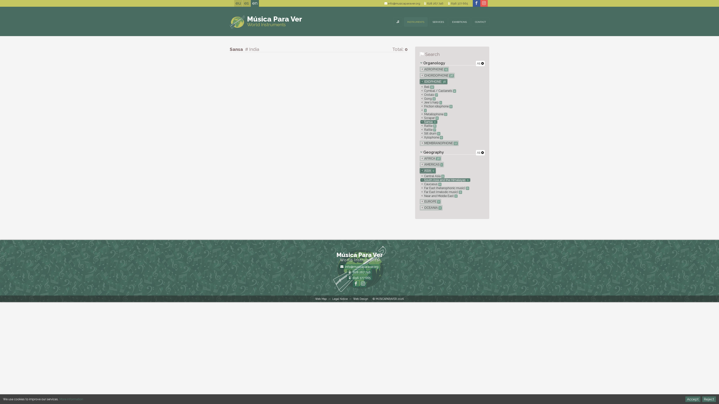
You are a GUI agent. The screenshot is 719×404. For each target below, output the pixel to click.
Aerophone (435, 69)
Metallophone (435, 114)
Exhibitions (459, 22)
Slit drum (431, 133)
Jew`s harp (432, 102)
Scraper (430, 118)
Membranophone (440, 143)
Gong (429, 98)
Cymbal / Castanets (439, 91)
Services (438, 22)
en (254, 3)
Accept (693, 399)
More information (71, 399)
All (479, 63)
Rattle (429, 126)
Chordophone (438, 75)
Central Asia (433, 176)
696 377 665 (459, 3)
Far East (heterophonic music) (445, 188)
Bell (428, 87)
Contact (480, 22)
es (246, 3)
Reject (709, 399)
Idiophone (435, 81)
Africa (432, 158)
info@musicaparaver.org (403, 3)
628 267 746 (434, 3)
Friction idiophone (437, 106)
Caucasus (432, 184)
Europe (432, 201)
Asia (429, 170)
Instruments (415, 22)
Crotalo (430, 95)
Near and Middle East (440, 196)
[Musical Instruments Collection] (397, 22)
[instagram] (484, 3)
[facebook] (476, 3)
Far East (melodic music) (442, 192)
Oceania (432, 207)
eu (238, 3)
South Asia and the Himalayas (446, 180)
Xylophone (432, 137)
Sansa (429, 122)
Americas (433, 164)
